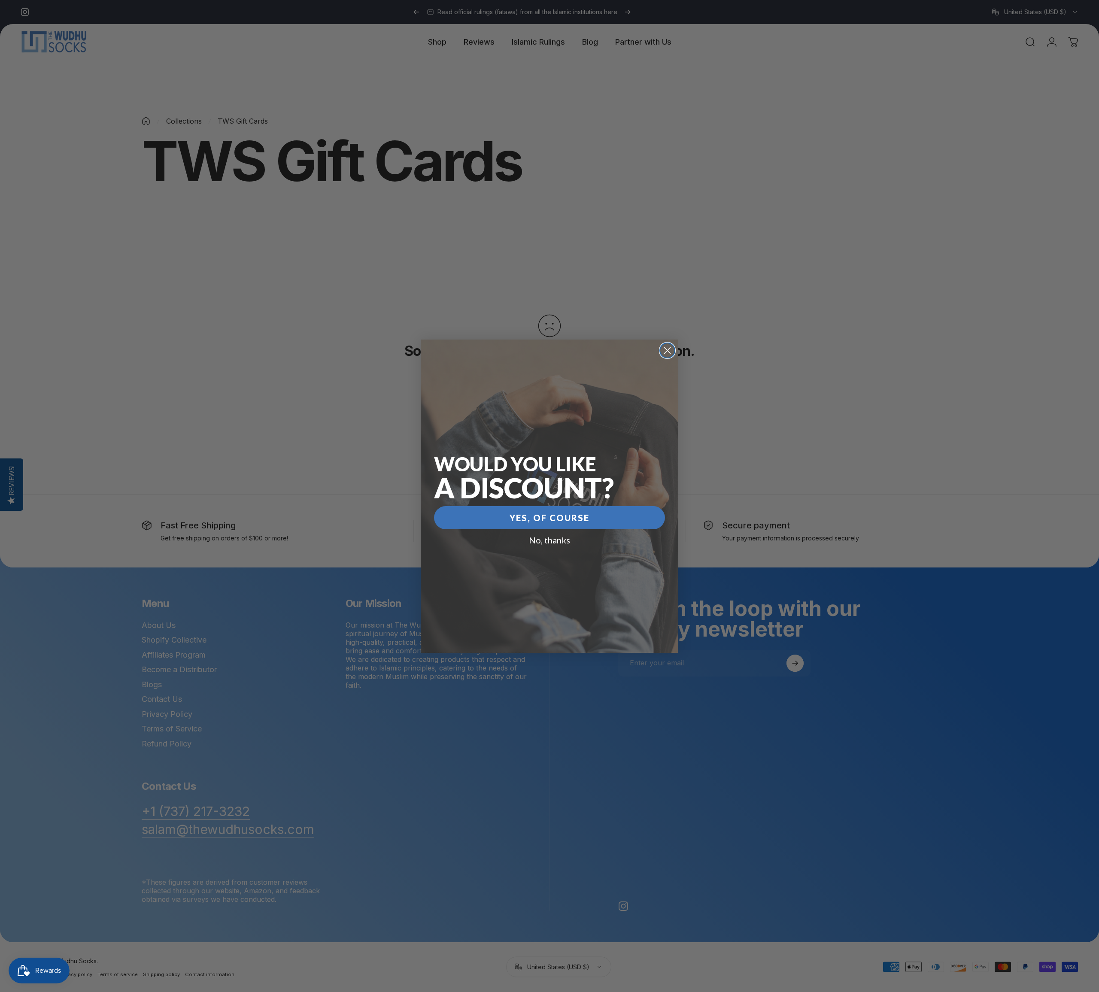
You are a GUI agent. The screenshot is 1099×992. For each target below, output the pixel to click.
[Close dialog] (667, 350)
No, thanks (549, 540)
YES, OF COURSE (549, 518)
